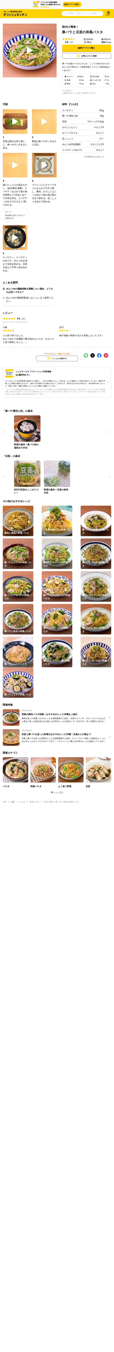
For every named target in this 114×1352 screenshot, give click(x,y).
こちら (36, 297)
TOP (5, 801)
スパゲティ (67, 110)
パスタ (22, 801)
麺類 (13, 801)
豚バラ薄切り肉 (70, 116)
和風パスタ (34, 801)
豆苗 (64, 121)
